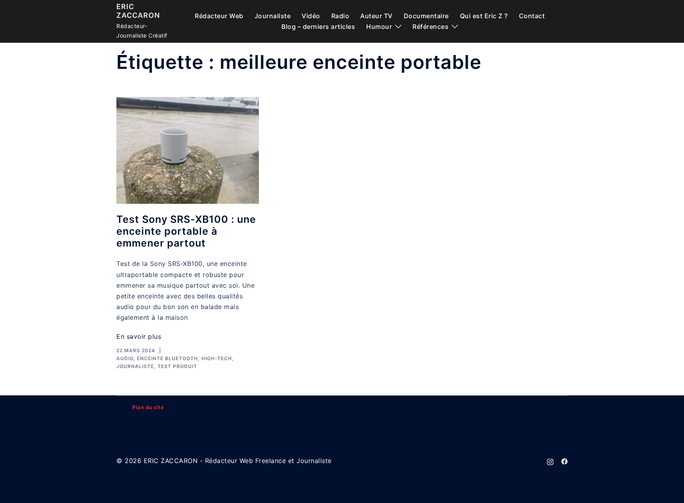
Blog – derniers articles (318, 26)
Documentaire (426, 16)
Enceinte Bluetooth (167, 358)
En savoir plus (138, 336)
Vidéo (311, 16)
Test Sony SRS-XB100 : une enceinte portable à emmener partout (186, 231)
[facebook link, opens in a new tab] (564, 461)
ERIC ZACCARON (138, 10)
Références (430, 26)
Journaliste (273, 16)
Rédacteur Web (219, 16)
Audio (124, 358)
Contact (532, 16)
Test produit (177, 366)
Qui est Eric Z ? (484, 16)
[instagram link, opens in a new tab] (550, 461)
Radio (340, 16)
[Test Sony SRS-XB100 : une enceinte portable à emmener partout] (187, 150)
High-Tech (216, 358)
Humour (379, 26)
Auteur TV (376, 16)
